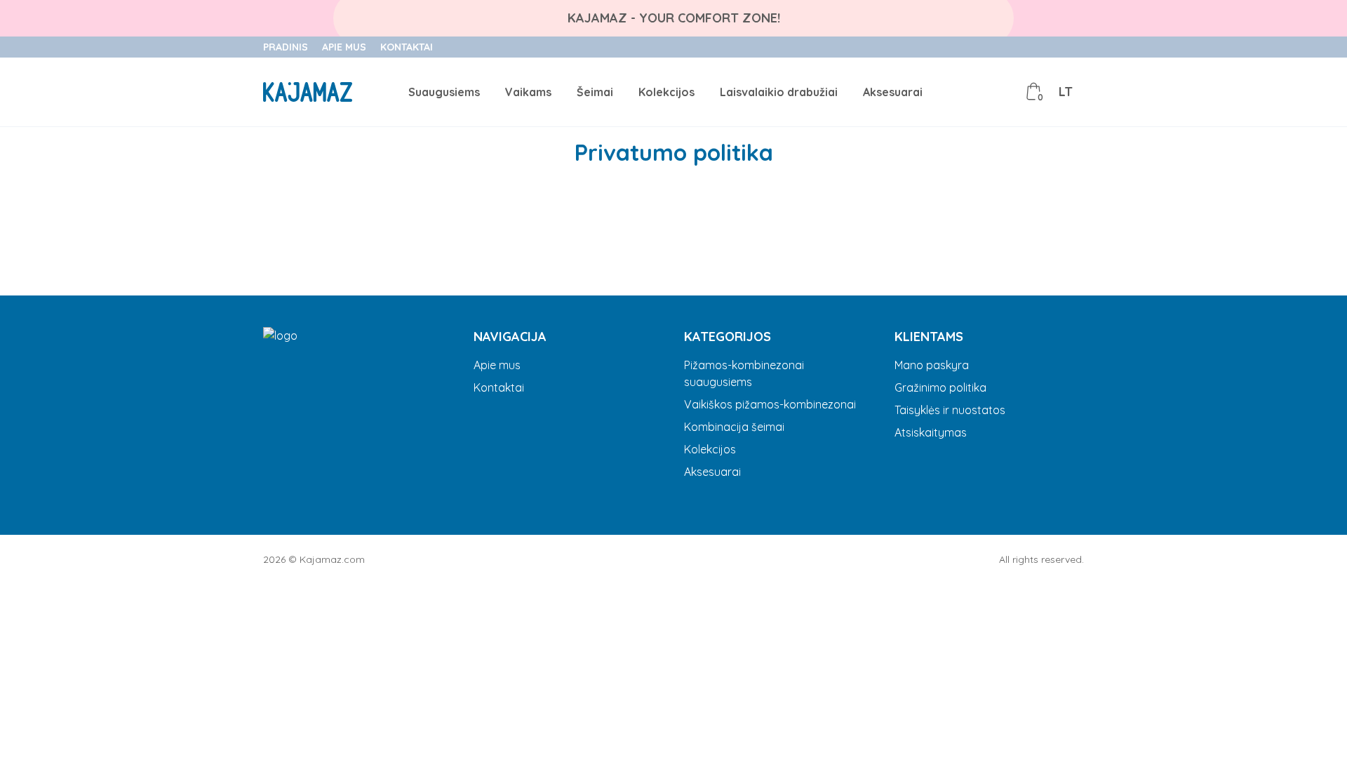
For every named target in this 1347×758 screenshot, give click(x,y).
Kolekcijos (666, 92)
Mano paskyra (931, 365)
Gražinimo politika (940, 387)
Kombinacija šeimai (734, 427)
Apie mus (344, 47)
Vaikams (528, 92)
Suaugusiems (444, 92)
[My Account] (1002, 92)
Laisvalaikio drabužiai (779, 92)
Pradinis (285, 47)
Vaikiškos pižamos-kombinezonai (770, 404)
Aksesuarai (893, 92)
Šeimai (595, 92)
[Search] (971, 92)
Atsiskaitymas (930, 432)
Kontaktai (406, 47)
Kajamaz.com (332, 559)
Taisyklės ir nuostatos (949, 410)
